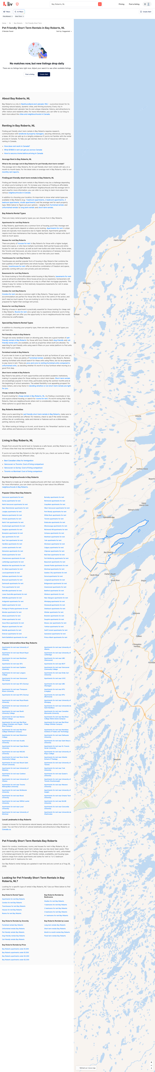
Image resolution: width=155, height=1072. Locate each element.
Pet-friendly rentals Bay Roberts (13, 932)
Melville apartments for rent (11, 630)
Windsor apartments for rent (54, 594)
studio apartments (27, 202)
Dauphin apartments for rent (54, 619)
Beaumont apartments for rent (54, 562)
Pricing (121, 4)
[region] (114, 545)
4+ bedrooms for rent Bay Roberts (56, 915)
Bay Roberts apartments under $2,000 (15, 956)
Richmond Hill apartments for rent (55, 529)
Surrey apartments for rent (11, 501)
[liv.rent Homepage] (8, 4)
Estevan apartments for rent (12, 634)
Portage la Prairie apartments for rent (15, 608)
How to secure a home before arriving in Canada (23, 153)
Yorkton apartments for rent (54, 626)
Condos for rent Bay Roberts (12, 902)
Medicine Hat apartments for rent (13, 565)
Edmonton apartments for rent (12, 551)
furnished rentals (57, 205)
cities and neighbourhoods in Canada (34, 114)
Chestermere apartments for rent (13, 558)
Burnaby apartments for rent (54, 497)
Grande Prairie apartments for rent (56, 565)
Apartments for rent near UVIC (54, 678)
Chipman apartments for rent (54, 551)
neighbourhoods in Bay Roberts (15, 487)
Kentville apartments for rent (12, 590)
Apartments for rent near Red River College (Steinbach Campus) (14, 730)
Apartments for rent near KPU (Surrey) (15, 695)
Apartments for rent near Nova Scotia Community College (15, 758)
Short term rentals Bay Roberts (55, 928)
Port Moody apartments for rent (55, 511)
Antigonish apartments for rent (12, 601)
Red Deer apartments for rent (54, 555)
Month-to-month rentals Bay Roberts (57, 932)
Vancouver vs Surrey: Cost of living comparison (23, 468)
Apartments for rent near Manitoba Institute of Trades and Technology (56, 730)
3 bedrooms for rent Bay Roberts (55, 912)
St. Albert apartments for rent (12, 569)
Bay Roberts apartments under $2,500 (15, 960)
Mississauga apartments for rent (55, 526)
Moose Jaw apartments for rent (55, 623)
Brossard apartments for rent (12, 580)
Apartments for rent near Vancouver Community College (56, 668)
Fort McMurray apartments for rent (56, 558)
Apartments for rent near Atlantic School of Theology (55, 758)
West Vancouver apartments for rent (57, 508)
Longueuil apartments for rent (54, 580)
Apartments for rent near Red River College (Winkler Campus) (56, 723)
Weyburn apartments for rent (12, 626)
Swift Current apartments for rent (55, 630)
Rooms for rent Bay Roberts (11, 913)
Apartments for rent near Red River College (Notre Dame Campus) (56, 718)
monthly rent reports (10, 172)
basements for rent (63, 276)
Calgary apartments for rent (54, 547)
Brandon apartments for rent (54, 616)
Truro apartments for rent (11, 587)
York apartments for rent (52, 540)
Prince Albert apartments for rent (55, 637)
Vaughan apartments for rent (12, 529)
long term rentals (27, 207)
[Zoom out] (151, 1065)
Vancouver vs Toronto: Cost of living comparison (24, 464)
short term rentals (45, 207)
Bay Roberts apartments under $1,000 (15, 949)
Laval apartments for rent (11, 573)
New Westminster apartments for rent (15, 508)
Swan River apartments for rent (13, 623)
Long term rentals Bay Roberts (54, 925)
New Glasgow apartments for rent (56, 598)
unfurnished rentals (10, 207)
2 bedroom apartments (54, 200)
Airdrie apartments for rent (11, 555)
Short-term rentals (62, 378)
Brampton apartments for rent (12, 533)
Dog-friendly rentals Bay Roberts (13, 936)
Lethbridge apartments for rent (13, 562)
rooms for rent (42, 398)
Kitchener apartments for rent (54, 544)
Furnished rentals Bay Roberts (12, 925)
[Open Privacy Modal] (17, 4)
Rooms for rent (21, 312)
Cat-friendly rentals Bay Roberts (13, 939)
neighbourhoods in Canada (19, 193)
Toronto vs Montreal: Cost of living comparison (23, 471)
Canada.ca (6, 829)
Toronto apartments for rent (53, 519)
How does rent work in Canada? (17, 146)
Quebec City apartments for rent (55, 573)
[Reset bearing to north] (151, 1068)
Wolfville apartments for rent (12, 598)
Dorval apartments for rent (53, 576)
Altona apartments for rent (11, 616)
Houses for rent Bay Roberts (12, 910)
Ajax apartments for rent (10, 537)
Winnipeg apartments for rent (54, 601)
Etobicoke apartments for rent (54, 522)
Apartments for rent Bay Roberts (13, 899)
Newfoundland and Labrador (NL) (34, 104)
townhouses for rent (17, 266)
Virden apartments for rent (11, 619)
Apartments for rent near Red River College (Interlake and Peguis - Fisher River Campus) (15, 724)
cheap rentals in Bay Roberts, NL (31, 396)
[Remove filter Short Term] (23, 16)
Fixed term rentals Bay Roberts (55, 936)
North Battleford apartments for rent (14, 637)
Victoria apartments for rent (11, 519)
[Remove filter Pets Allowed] (12, 16)
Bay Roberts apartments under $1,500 (15, 952)
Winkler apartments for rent (53, 612)
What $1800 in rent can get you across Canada (23, 150)
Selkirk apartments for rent (11, 605)
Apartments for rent (55, 228)
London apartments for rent (11, 547)
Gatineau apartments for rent (12, 576)
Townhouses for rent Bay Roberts (13, 906)
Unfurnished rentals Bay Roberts (13, 928)
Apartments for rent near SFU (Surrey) (15, 684)
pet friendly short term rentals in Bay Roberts (42, 414)
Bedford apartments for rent (54, 590)
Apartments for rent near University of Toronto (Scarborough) (57, 780)
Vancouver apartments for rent (12, 497)
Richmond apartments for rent (54, 501)
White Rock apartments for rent (55, 515)
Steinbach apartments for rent (54, 608)
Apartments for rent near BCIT (54, 664)
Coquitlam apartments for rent (54, 504)
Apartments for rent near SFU (12, 664)
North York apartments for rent (12, 522)
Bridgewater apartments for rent (55, 583)
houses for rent (24, 243)
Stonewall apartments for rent (54, 605)
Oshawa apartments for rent (54, 533)
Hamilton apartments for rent (12, 544)
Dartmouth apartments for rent (12, 583)
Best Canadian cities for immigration (18, 460)
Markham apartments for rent (54, 537)
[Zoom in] (151, 1062)
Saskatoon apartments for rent (55, 634)
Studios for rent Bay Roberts (54, 901)
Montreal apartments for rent (54, 569)
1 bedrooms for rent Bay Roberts (55, 905)
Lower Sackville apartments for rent (14, 594)
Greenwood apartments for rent (55, 587)
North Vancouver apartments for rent (15, 504)
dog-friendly (59, 340)
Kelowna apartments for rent (12, 515)
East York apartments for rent (12, 540)
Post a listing (134, 4)
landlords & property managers (31, 134)
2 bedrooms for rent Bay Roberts (55, 908)
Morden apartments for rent (11, 612)
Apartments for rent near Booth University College (13, 712)
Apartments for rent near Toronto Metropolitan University (13, 785)
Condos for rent (8, 294)
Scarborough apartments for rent (13, 526)
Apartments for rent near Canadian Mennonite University (56, 712)
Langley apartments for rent (12, 511)
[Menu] (147, 4)
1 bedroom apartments (35, 200)
